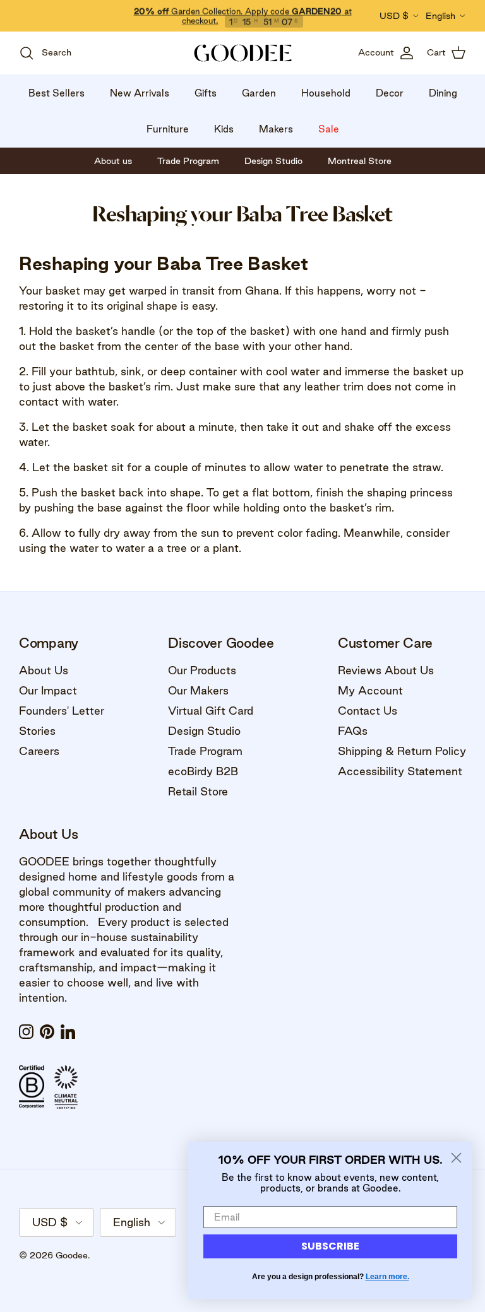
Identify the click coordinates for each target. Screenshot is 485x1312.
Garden (259, 93)
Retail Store (198, 791)
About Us (43, 670)
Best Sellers (56, 93)
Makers (276, 129)
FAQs (353, 731)
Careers (39, 751)
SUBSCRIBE (330, 1246)
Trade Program (205, 751)
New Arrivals (139, 93)
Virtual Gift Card (210, 711)
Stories (37, 731)
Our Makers (198, 690)
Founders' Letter (61, 711)
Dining (443, 93)
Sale (328, 129)
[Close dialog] (456, 1158)
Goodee (72, 1255)
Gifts (206, 93)
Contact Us (367, 711)
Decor (390, 93)
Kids (224, 129)
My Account (370, 690)
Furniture (168, 129)
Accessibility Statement (400, 771)
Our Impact (48, 690)
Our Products (202, 670)
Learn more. (387, 1276)
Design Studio (204, 731)
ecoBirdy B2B (203, 771)
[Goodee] (243, 53)
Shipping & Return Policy (402, 751)
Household (325, 93)
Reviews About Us (386, 670)
